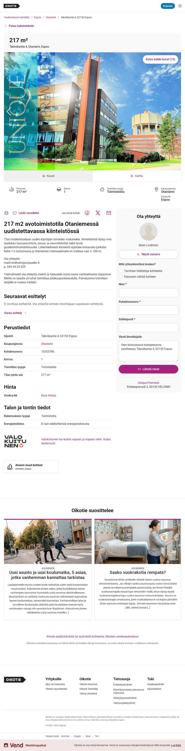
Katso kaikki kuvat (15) (160, 59)
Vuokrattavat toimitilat (16, 17)
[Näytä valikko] (180, 6)
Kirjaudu (168, 6)
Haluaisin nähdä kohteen (140, 276)
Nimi (123, 284)
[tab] (48, 176)
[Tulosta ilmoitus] (6, 213)
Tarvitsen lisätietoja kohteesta (143, 271)
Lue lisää (176, 745)
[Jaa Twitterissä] (97, 213)
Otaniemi (51, 17)
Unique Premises (148, 383)
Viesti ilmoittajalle (130, 336)
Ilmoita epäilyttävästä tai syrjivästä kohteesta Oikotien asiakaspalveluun (92, 636)
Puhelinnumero (130, 301)
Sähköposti (127, 319)
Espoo (37, 17)
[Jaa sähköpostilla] (108, 213)
